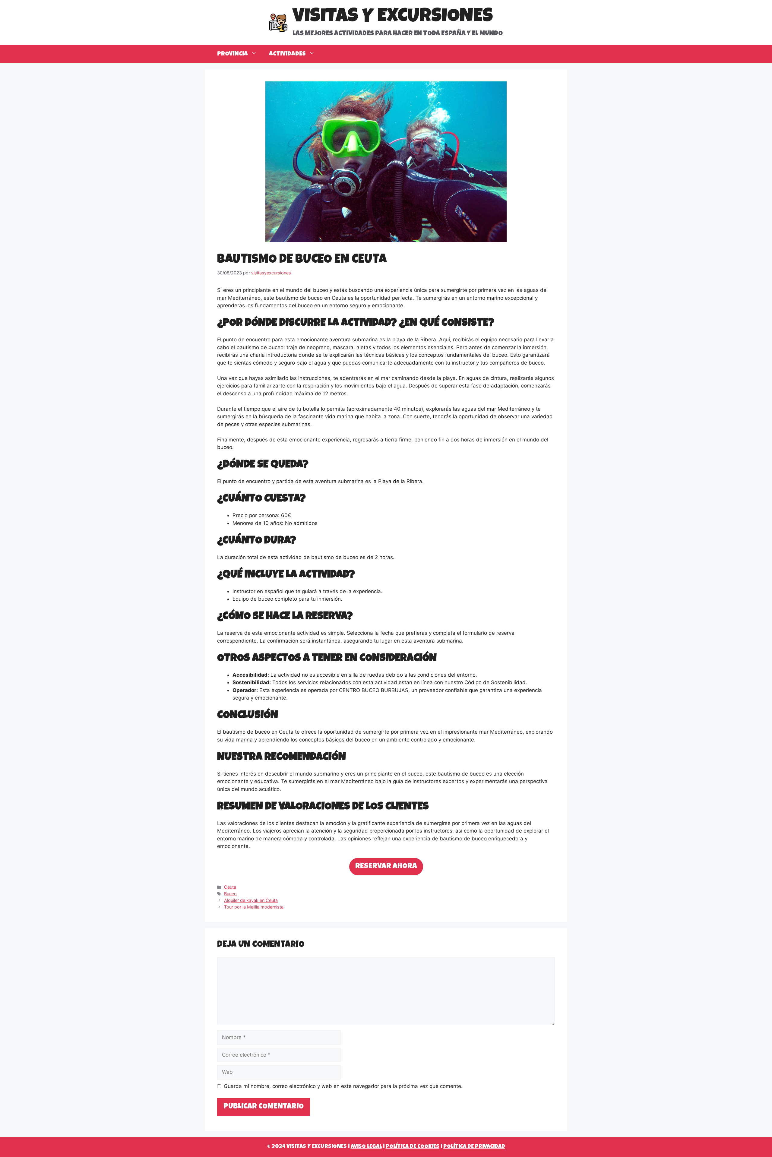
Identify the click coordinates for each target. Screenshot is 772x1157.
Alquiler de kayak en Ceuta (251, 900)
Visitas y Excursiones (393, 17)
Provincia (232, 54)
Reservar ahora (386, 866)
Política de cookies (412, 1146)
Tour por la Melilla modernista (253, 906)
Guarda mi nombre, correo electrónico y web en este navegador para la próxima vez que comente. (343, 1086)
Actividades (287, 54)
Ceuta (230, 887)
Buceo (230, 893)
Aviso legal (366, 1146)
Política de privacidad (474, 1146)
